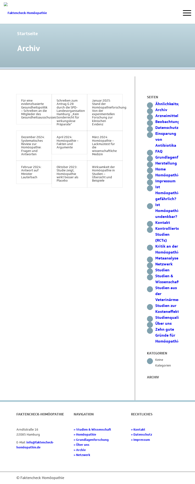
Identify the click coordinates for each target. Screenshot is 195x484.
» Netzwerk (82, 455)
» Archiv (80, 450)
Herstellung (166, 163)
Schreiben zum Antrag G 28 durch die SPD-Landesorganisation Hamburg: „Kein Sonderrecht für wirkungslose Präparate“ (71, 112)
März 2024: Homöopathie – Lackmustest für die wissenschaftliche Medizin (104, 145)
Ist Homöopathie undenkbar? (167, 210)
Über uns (163, 323)
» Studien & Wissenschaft (92, 429)
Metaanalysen (168, 258)
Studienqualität (169, 317)
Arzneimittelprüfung (174, 115)
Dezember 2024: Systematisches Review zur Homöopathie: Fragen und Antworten (33, 145)
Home (160, 169)
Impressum (165, 181)
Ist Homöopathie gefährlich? (167, 193)
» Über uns (81, 444)
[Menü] (184, 13)
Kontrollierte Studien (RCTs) (167, 234)
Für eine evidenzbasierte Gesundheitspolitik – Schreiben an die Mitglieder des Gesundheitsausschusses (38, 109)
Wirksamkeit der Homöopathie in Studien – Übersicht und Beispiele (103, 174)
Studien (162, 270)
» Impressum (140, 439)
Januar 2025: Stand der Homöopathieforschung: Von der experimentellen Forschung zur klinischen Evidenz (109, 112)
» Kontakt (138, 429)
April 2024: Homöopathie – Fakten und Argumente (67, 142)
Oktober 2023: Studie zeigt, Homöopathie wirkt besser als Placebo (67, 174)
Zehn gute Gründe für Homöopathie (167, 335)
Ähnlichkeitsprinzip (173, 104)
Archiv (161, 110)
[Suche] (173, 13)
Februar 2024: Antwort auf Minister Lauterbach (31, 172)
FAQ (158, 151)
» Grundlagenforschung (91, 439)
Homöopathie (167, 175)
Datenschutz (166, 127)
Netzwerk (164, 264)
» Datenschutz (141, 434)
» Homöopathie (85, 434)
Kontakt (162, 222)
